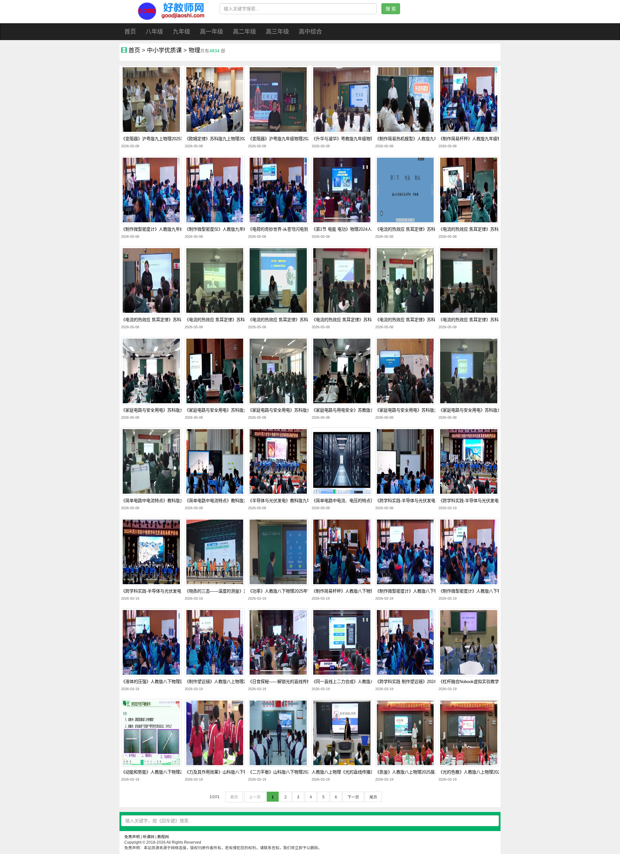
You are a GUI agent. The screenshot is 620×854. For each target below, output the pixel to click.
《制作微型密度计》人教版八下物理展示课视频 (419, 591)
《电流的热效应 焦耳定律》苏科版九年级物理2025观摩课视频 (496, 229)
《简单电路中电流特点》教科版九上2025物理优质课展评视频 (242, 501)
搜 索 (391, 8)
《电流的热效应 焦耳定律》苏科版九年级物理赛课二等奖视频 (305, 320)
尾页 (373, 797)
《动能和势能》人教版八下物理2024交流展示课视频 (169, 772)
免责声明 (132, 837)
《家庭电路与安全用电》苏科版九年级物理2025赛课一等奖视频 (180, 410)
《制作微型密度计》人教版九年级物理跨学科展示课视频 (173, 229)
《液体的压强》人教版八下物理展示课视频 (161, 682)
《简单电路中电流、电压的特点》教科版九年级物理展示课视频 (370, 501)
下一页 (353, 797)
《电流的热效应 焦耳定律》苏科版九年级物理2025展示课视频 (433, 320)
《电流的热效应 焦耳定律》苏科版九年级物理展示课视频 (365, 320)
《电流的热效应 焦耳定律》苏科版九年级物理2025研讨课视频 (178, 320)
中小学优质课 (164, 50)
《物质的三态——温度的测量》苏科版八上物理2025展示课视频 (244, 591)
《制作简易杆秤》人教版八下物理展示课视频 (354, 591)
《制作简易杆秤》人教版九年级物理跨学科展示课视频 (489, 139)
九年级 (181, 31)
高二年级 (244, 31)
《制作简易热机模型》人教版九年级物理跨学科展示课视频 (429, 139)
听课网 (148, 837)
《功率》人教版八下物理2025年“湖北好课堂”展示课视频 (300, 591)
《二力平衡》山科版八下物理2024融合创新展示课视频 (298, 772)
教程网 (163, 837)
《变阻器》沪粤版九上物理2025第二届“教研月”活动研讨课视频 (179, 139)
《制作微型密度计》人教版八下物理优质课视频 (483, 591)
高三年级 (277, 31)
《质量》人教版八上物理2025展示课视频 (413, 772)
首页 (130, 31)
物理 (194, 50)
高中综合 (310, 31)
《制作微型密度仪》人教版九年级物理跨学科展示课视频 (237, 229)
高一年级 (211, 31)
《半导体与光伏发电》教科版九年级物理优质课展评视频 (300, 501)
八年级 (154, 31)
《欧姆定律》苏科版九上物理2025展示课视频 (227, 139)
